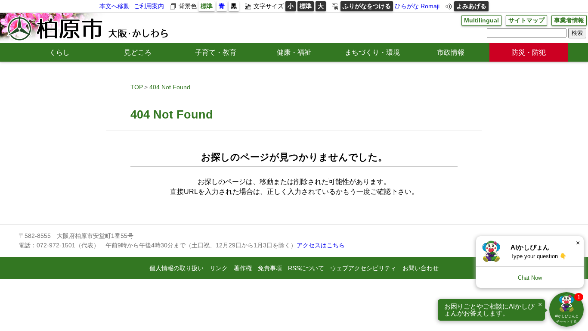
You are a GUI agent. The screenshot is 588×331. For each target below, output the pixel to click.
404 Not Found (169, 87)
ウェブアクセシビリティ (363, 268)
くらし (59, 52)
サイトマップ (526, 20)
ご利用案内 (149, 6)
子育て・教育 (215, 52)
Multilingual (481, 20)
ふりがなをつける (367, 6)
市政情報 (450, 52)
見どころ (138, 52)
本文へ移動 (114, 6)
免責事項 (270, 268)
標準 (207, 6)
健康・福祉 (294, 52)
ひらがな (407, 6)
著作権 (243, 268)
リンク (219, 268)
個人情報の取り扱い (176, 268)
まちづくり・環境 (372, 52)
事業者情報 (569, 20)
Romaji (430, 6)
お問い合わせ (420, 268)
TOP (136, 87)
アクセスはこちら (321, 245)
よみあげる (471, 6)
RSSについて (306, 268)
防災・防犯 (528, 52)
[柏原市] (87, 28)
